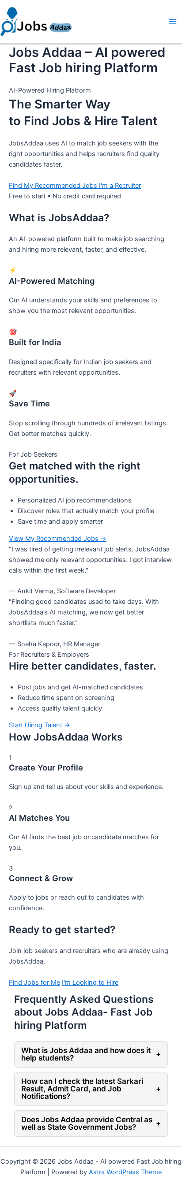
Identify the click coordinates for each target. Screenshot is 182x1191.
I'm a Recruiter (120, 186)
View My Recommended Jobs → (57, 539)
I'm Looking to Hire (90, 982)
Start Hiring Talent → (39, 725)
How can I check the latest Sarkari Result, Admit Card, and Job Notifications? (91, 1089)
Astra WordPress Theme (125, 1172)
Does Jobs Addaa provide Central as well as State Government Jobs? (91, 1123)
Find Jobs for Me (34, 982)
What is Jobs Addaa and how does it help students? (91, 1054)
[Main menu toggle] (172, 21)
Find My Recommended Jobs (54, 186)
